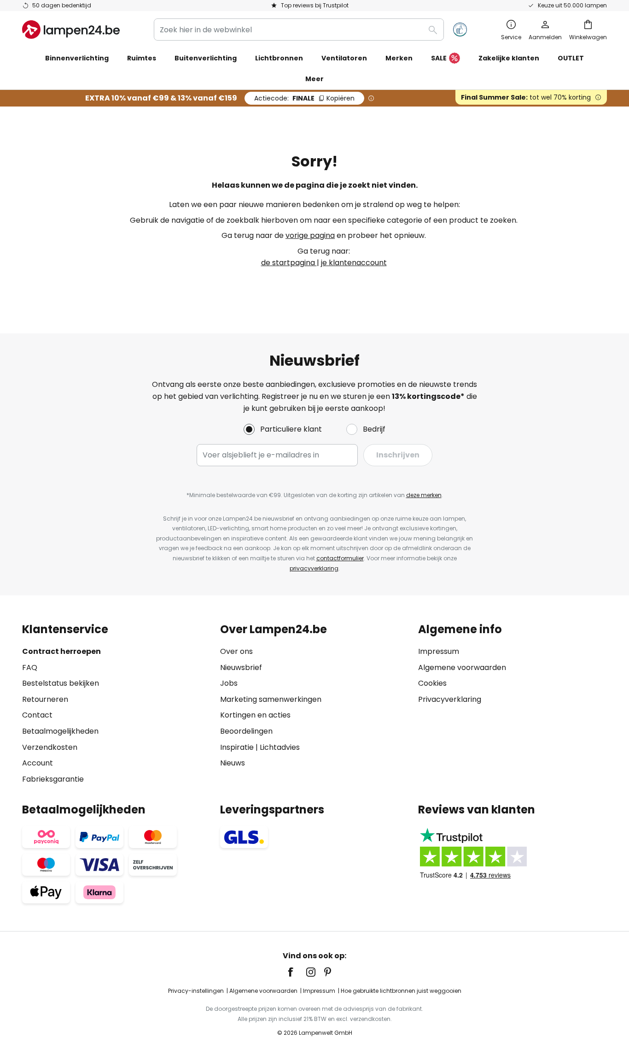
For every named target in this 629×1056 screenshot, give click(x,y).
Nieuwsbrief (241, 667)
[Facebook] (296, 972)
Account (37, 763)
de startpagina (289, 262)
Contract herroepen (61, 651)
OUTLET (571, 58)
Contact (37, 715)
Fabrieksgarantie (53, 779)
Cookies (432, 683)
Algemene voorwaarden (462, 667)
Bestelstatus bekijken (60, 683)
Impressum (438, 651)
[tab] (116, 704)
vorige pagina (310, 235)
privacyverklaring (314, 568)
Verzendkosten (49, 747)
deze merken (424, 495)
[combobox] (298, 29)
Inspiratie (237, 747)
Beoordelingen (246, 731)
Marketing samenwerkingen (270, 699)
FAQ (29, 667)
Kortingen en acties (255, 715)
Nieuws (232, 763)
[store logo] (71, 29)
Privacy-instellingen (196, 991)
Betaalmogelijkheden (60, 731)
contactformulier (340, 558)
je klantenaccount (354, 262)
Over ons (236, 651)
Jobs (229, 683)
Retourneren (45, 699)
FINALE (304, 98)
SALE (439, 58)
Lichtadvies (280, 747)
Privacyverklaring (449, 699)
